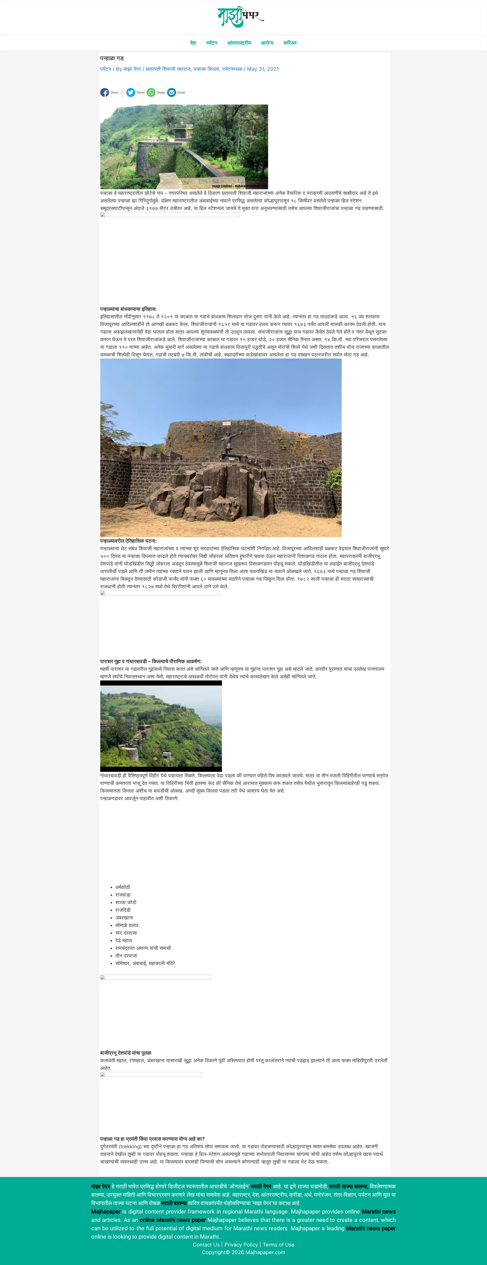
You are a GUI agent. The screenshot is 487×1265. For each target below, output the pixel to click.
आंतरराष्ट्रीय (239, 43)
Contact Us (206, 1245)
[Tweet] (135, 92)
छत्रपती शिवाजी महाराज (168, 69)
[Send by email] (176, 92)
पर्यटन (211, 43)
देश (193, 43)
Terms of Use (278, 1245)
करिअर (290, 43)
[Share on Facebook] (109, 92)
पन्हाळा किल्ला (206, 69)
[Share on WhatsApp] (156, 92)
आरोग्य (267, 43)
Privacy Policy (241, 1245)
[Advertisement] (184, 845)
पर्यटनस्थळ (232, 69)
